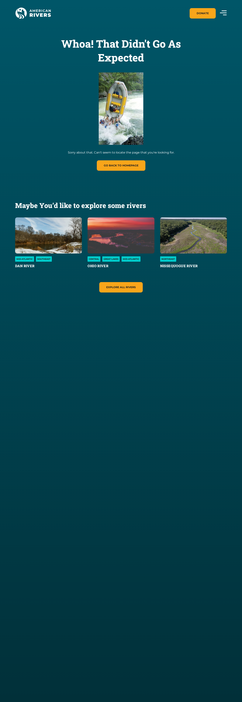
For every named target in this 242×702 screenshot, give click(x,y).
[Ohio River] (121, 235)
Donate (203, 13)
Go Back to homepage (121, 165)
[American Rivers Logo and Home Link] (33, 13)
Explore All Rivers (121, 287)
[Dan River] (48, 235)
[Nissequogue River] (193, 235)
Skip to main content (31, 23)
